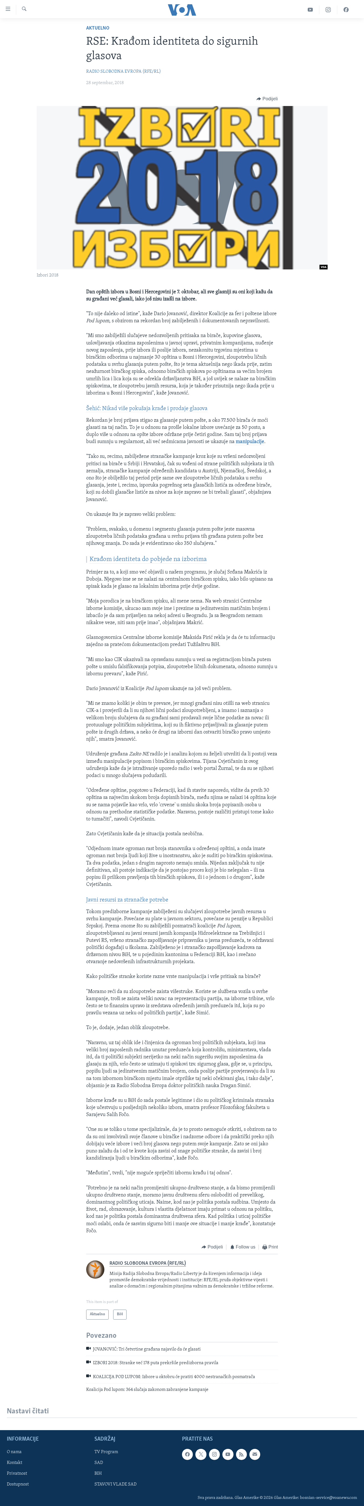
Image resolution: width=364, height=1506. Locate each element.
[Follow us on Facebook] (187, 1454)
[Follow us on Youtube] (227, 1454)
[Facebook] (346, 9)
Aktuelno (97, 28)
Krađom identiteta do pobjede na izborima (148, 559)
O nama (14, 1452)
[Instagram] (328, 9)
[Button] (267, 99)
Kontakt (14, 1463)
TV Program (106, 1452)
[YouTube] (310, 9)
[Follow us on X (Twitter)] (200, 1454)
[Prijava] (254, 1454)
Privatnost (17, 1474)
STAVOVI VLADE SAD (115, 1484)
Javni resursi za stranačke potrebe (127, 900)
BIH (98, 1474)
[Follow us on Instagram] (214, 1454)
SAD (98, 1463)
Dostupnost (18, 1484)
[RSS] (241, 1454)
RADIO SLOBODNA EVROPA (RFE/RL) (123, 71)
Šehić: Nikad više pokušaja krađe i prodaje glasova (147, 409)
